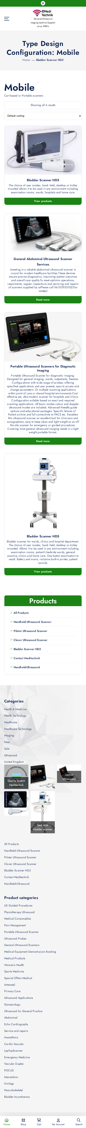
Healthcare (10, 722)
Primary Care (12, 991)
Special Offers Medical (18, 978)
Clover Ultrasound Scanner (31, 640)
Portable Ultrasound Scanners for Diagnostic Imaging (43, 368)
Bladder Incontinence (17, 1097)
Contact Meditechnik (27, 658)
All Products (21, 613)
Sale (6, 749)
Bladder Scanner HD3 (50, 60)
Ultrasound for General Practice (23, 1011)
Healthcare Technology (18, 729)
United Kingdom (14, 762)
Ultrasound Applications (18, 998)
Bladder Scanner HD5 (43, 536)
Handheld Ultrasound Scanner (32, 622)
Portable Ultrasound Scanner (21, 932)
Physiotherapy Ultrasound (19, 912)
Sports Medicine (14, 971)
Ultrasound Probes (15, 939)
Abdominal (10, 1018)
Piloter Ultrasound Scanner (30, 631)
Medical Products (14, 958)
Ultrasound (10, 755)
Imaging (9, 735)
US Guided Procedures (18, 905)
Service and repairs (16, 1031)
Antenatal (9, 985)
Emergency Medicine (17, 1057)
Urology (9, 1083)
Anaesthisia (11, 1037)
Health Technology (15, 716)
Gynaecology (12, 1004)
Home (26, 60)
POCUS (9, 1070)
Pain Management (15, 925)
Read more (43, 300)
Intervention (11, 1077)
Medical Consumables (17, 919)
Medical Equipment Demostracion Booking (30, 952)
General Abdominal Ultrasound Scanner (43, 259)
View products (43, 201)
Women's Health (14, 965)
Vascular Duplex (14, 1064)
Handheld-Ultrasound (27, 667)
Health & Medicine (15, 709)
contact (43, 291)
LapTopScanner (13, 1051)
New (7, 742)
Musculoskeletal (13, 1090)
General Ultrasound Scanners (21, 945)
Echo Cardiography (16, 1024)
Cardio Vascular (14, 1044)
